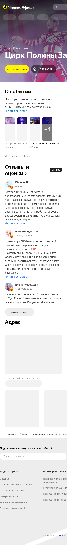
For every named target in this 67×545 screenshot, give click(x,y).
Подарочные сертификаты (14, 490)
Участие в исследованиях (13, 502)
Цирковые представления (44, 434)
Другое (23, 434)
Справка (4, 478)
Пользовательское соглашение (16, 484)
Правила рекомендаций (12, 508)
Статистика (48, 535)
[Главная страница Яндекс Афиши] (5, 7)
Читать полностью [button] (16, 111)
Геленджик (10, 434)
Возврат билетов (9, 496)
